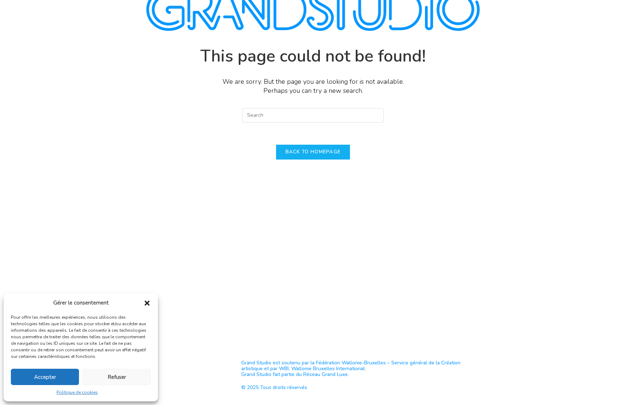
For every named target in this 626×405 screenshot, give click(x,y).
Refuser (117, 377)
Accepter (45, 377)
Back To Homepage (313, 152)
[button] (147, 303)
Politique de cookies (77, 392)
